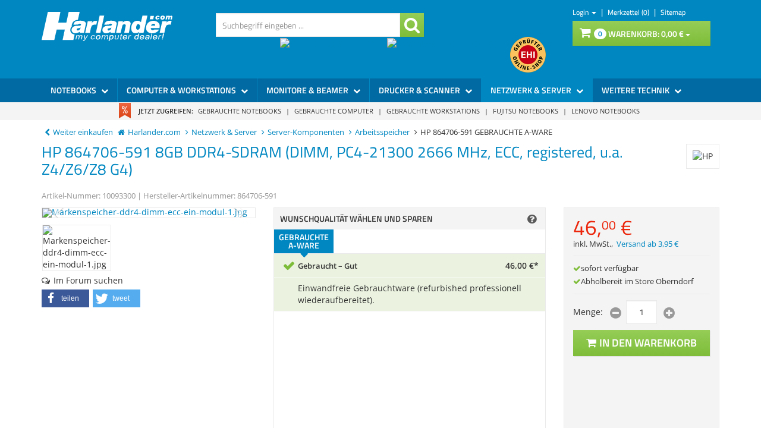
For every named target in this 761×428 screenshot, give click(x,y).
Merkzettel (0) (629, 12)
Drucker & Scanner (420, 90)
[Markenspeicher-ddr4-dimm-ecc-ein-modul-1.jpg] (148, 213)
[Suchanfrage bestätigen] (412, 25)
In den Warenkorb (648, 343)
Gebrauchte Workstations (433, 110)
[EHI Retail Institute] (528, 55)
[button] (65, 298)
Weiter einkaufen (83, 132)
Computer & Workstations (182, 90)
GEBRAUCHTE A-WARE (304, 241)
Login (581, 12)
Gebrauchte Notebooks (239, 110)
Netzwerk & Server (531, 90)
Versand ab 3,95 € (647, 244)
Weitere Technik (636, 90)
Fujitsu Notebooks (525, 110)
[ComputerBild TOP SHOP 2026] (448, 55)
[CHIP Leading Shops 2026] (333, 55)
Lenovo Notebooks (605, 110)
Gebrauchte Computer (333, 110)
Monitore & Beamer (308, 90)
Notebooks (74, 90)
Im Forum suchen (88, 280)
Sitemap (673, 12)
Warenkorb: (641, 33)
